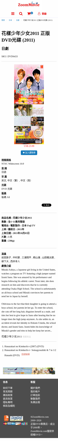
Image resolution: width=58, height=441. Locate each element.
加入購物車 (30, 152)
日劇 (17, 20)
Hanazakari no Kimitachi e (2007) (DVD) (24, 346)
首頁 (3, 20)
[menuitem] (13, 13)
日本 (10, 20)
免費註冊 (35, 402)
